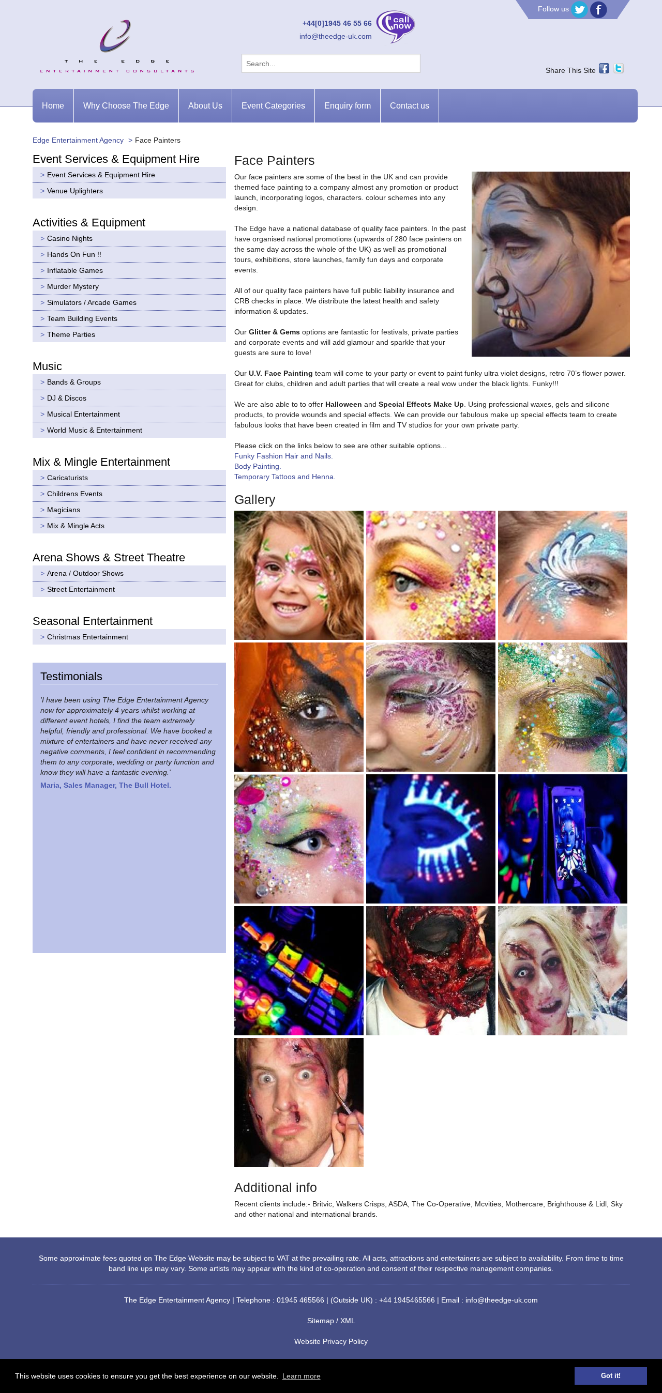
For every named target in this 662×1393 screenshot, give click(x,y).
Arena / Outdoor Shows (85, 573)
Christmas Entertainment (87, 637)
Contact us (409, 105)
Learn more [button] (301, 1376)
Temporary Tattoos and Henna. (285, 476)
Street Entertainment (81, 589)
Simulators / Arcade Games (92, 302)
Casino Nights (70, 238)
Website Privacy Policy (331, 1341)
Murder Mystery (73, 286)
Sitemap (320, 1321)
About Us (205, 105)
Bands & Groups (74, 382)
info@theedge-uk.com (335, 36)
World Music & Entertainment (94, 430)
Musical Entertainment (83, 414)
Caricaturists (67, 477)
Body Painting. (257, 466)
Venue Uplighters (75, 191)
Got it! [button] (611, 1376)
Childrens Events (74, 493)
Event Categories (273, 105)
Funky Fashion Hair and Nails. (283, 456)
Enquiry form (347, 105)
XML (347, 1321)
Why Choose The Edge (126, 105)
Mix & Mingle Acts (75, 526)
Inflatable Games (75, 270)
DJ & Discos (66, 398)
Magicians (63, 510)
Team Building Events (82, 318)
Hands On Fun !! (74, 254)
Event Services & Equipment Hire (101, 175)
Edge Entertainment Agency (78, 140)
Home (53, 105)
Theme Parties (71, 334)
